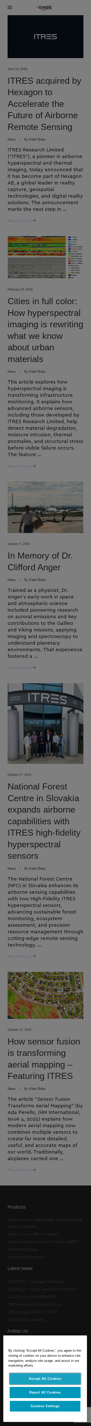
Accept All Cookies (45, 1379)
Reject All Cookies (45, 1392)
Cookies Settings (45, 1406)
